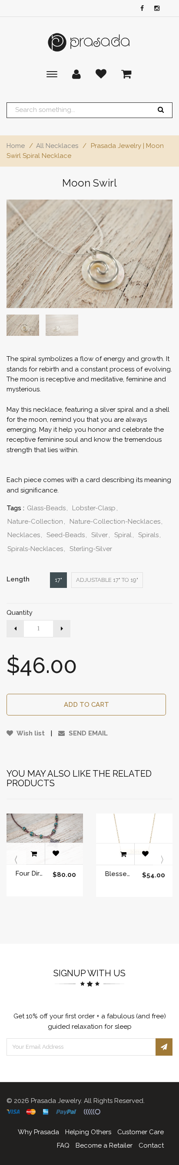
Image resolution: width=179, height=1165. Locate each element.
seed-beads (66, 535)
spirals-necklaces (36, 549)
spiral (124, 535)
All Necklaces (57, 146)
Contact (151, 1145)
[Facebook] (140, 9)
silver (100, 535)
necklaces (24, 535)
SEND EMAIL (87, 733)
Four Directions (29, 873)
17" (58, 580)
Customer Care (140, 1132)
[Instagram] (154, 9)
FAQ (63, 1145)
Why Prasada (38, 1132)
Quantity (20, 613)
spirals (149, 535)
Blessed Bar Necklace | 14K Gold (119, 874)
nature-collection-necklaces (116, 521)
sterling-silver (91, 549)
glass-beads (47, 508)
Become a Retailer (104, 1145)
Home (16, 146)
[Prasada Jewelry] (89, 42)
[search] (160, 110)
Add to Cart (86, 705)
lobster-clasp (95, 508)
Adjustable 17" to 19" (107, 580)
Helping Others (88, 1132)
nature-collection (36, 521)
